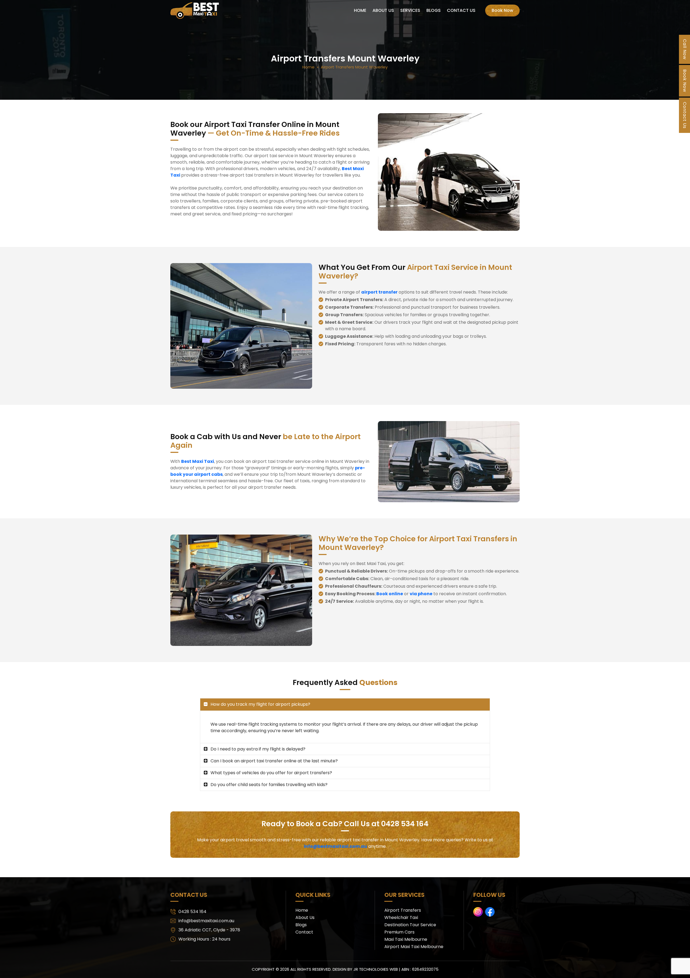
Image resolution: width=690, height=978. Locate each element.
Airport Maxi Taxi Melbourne (413, 946)
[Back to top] (680, 968)
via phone (421, 594)
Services (410, 10)
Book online (389, 594)
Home (360, 10)
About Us (383, 10)
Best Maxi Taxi (197, 461)
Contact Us (461, 10)
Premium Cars (399, 932)
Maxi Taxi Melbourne (405, 939)
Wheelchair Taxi (401, 917)
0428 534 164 (192, 911)
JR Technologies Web (375, 969)
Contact (304, 932)
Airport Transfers (402, 910)
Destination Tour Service (410, 925)
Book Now (502, 10)
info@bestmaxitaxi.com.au (335, 846)
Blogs (433, 10)
